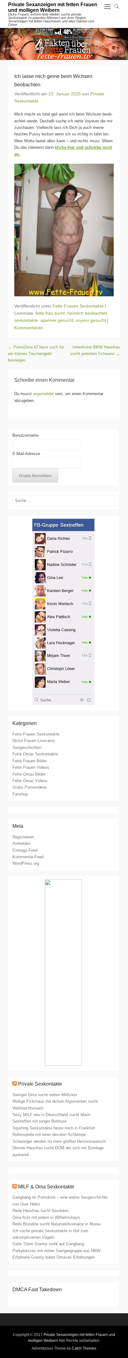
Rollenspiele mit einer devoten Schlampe (49, 1134)
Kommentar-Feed (27, 856)
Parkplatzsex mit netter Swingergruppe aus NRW (56, 1250)
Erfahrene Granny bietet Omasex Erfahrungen (53, 1257)
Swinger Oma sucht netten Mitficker (44, 1094)
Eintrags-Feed (25, 850)
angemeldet (43, 393)
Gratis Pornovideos (29, 787)
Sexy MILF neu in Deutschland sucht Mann (51, 1114)
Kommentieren (28, 327)
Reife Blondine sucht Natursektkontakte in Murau (56, 1224)
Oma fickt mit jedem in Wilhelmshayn (46, 1217)
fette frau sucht (50, 313)
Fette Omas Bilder (28, 774)
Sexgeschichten (26, 747)
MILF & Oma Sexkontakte (46, 1186)
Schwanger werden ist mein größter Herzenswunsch (59, 1141)
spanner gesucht (56, 320)
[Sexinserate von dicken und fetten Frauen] (64, 44)
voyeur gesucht (91, 320)
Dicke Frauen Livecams (33, 740)
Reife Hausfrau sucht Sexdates (40, 1210)
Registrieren (23, 837)
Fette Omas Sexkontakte (35, 754)
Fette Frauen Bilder (29, 761)
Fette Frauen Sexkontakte (78, 305)
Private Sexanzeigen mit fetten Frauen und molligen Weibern (52, 7)
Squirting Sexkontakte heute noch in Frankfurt (53, 1128)
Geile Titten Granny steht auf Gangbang (48, 1244)
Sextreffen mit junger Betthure (39, 1121)
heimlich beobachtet (87, 313)
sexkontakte (26, 320)
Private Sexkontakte (40, 1084)
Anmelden (21, 843)
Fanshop (20, 794)
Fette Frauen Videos (30, 767)
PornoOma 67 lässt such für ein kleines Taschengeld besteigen (36, 354)
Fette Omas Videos (30, 780)
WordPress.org (25, 863)
